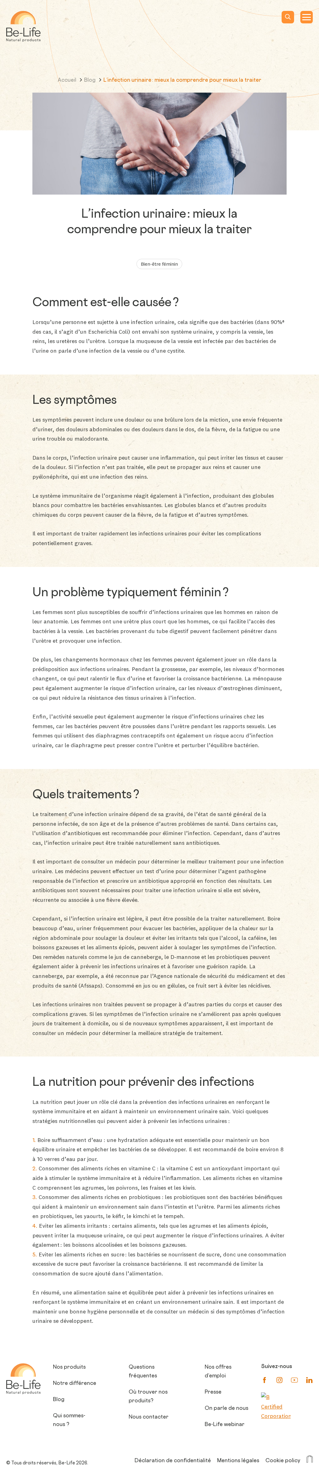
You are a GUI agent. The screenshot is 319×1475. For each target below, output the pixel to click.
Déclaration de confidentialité (173, 1460)
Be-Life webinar (225, 1424)
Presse (213, 1392)
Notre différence (74, 1383)
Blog (90, 80)
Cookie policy (282, 1460)
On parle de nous (226, 1408)
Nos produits (69, 1367)
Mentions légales (238, 1460)
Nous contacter (149, 1417)
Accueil (68, 80)
